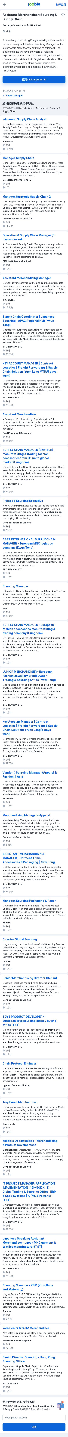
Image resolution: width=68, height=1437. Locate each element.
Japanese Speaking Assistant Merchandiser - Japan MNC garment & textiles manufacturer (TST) (29, 1242)
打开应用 (61, 4)
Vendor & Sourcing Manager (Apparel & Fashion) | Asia (30, 774)
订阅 (34, 1427)
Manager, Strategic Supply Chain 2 (27, 196)
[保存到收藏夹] (63, 15)
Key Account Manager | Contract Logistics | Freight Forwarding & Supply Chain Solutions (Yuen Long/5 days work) (30, 728)
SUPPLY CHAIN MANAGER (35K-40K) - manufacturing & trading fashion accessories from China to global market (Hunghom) (29, 456)
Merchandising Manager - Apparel (26, 815)
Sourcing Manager (15, 586)
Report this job (14, 95)
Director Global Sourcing (20, 939)
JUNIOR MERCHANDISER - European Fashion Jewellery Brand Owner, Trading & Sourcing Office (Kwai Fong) (29, 676)
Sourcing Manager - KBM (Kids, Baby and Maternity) (28, 1287)
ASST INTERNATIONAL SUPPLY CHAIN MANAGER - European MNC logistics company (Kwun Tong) (29, 543)
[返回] (4, 4)
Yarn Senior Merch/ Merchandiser (26, 1328)
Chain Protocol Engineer (19, 1063)
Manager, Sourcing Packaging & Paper (29, 900)
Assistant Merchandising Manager (27, 278)
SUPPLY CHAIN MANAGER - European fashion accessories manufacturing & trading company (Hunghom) (29, 629)
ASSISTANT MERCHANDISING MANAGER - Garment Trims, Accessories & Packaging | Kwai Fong (29, 858)
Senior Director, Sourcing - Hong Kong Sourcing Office (29, 1359)
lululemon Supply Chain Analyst (24, 119)
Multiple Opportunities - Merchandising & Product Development (30, 1143)
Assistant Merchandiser (19, 414)
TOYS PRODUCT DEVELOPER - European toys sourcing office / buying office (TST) (29, 1020)
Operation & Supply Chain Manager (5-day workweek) (29, 237)
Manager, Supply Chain (18, 158)
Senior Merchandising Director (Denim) (30, 978)
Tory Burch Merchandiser (20, 1102)
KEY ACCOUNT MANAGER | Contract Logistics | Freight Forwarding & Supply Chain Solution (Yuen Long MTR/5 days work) (30, 369)
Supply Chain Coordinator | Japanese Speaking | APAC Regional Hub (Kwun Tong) (28, 320)
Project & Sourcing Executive (23, 500)
